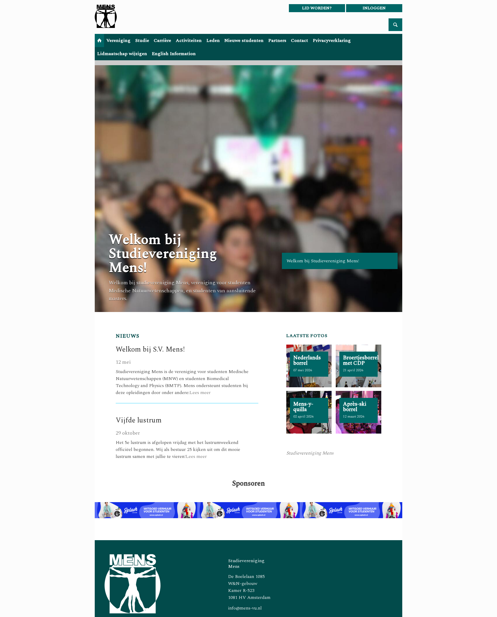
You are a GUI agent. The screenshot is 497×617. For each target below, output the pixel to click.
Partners (277, 40)
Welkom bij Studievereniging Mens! (163, 253)
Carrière (162, 40)
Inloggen (374, 8)
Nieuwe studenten (244, 40)
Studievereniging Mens (310, 453)
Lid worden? (317, 8)
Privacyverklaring (332, 40)
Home (99, 40)
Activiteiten (189, 40)
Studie (142, 40)
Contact (299, 40)
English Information (174, 53)
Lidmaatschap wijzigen (122, 53)
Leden (213, 40)
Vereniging (118, 40)
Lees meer (200, 392)
